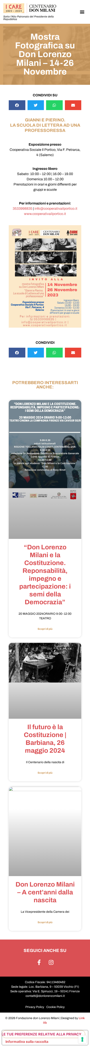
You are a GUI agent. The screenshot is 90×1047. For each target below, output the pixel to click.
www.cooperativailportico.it (45, 214)
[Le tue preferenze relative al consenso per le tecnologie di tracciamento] (82, 1039)
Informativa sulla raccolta (26, 1041)
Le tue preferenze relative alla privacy (41, 1034)
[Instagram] (51, 962)
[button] (82, 11)
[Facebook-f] (39, 962)
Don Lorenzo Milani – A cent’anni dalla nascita (45, 892)
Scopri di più (45, 628)
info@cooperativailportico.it (56, 208)
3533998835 (22, 208)
